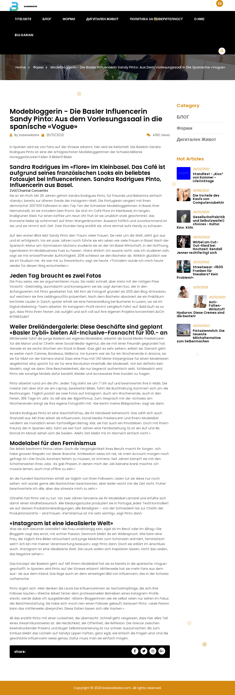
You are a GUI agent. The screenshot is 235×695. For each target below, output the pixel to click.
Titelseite (23, 19)
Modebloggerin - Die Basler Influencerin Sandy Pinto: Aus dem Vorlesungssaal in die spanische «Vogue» (137, 67)
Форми (69, 19)
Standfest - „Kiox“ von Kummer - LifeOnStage (208, 177)
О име (199, 19)
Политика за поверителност (156, 19)
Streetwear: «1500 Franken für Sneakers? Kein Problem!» (200, 272)
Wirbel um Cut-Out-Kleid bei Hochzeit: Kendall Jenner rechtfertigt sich (199, 247)
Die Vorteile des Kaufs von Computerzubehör (208, 199)
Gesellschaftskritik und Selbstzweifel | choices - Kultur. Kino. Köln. (201, 222)
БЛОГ (46, 19)
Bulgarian (24, 35)
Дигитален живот (102, 19)
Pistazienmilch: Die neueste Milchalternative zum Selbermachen (201, 335)
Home (21, 67)
